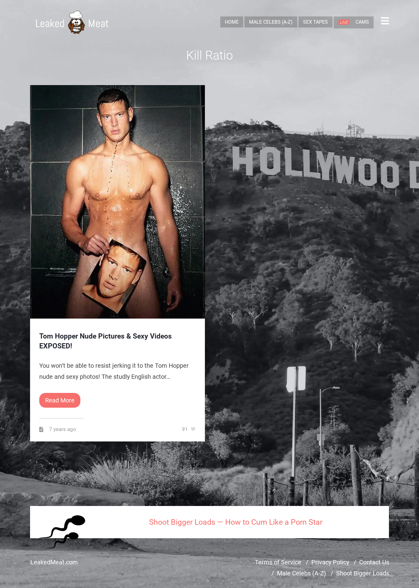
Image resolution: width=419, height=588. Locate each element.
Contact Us (374, 562)
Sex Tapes (315, 22)
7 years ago (63, 429)
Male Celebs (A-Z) (271, 22)
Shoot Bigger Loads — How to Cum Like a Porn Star (235, 522)
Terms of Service (278, 562)
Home (232, 22)
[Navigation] (385, 22)
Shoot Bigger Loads (362, 573)
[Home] (72, 22)
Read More (60, 400)
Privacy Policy (330, 562)
